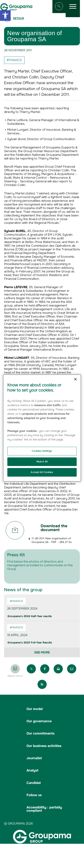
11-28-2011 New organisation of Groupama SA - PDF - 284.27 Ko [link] (52, 540)
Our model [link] (35, 709)
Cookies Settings (42, 450)
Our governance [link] (39, 721)
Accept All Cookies (42, 472)
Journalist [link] (34, 758)
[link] (5, 15)
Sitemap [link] (21, 850)
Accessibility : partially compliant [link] (44, 809)
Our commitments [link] (40, 733)
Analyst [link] (32, 770)
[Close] (75, 379)
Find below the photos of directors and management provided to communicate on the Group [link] (40, 565)
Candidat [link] (34, 783)
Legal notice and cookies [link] (46, 850)
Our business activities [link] (44, 746)
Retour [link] (18, 18)
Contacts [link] (47, 854)
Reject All (42, 461)
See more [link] (42, 652)
